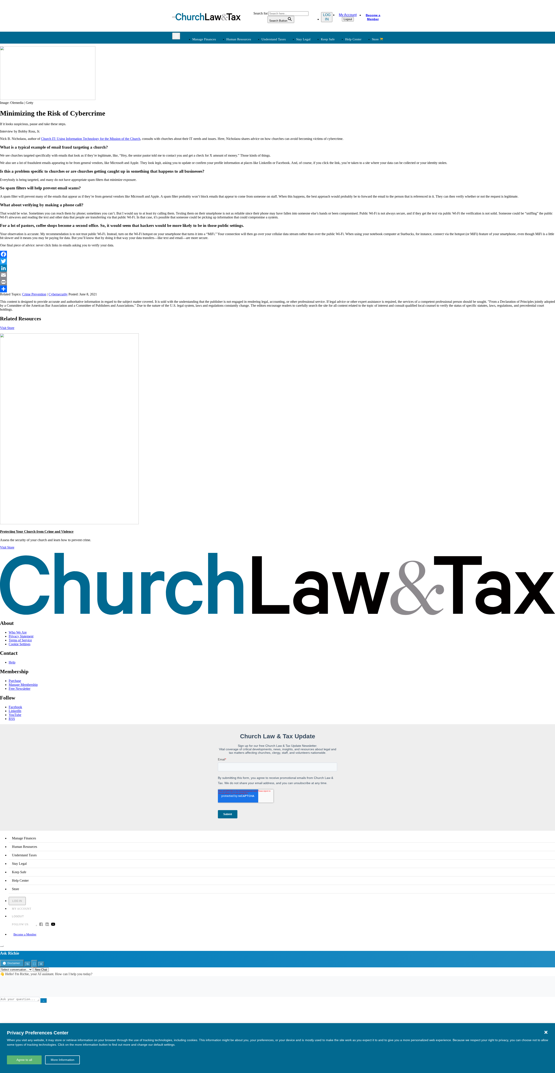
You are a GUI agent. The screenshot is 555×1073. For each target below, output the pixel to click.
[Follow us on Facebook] (41, 924)
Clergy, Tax (289, 65)
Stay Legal (303, 39)
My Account (348, 15)
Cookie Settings (19, 644)
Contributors (289, 150)
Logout (348, 19)
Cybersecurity (58, 294)
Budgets (197, 65)
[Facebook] (277, 254)
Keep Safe (328, 39)
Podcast (241, 124)
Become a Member (373, 17)
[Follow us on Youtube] (53, 924)
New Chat (41, 969)
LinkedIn (15, 711)
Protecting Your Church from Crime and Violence (36, 531)
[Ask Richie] (1, 946)
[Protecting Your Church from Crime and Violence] (69, 523)
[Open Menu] (174, 17)
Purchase (15, 681)
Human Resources (238, 39)
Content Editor (291, 129)
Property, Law (335, 102)
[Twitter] (277, 261)
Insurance (198, 134)
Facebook (15, 707)
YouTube (15, 715)
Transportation (201, 140)
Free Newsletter (19, 688)
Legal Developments (340, 91)
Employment (245, 71)
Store (375, 39)
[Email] (277, 275)
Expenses (287, 76)
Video (240, 140)
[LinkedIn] (277, 268)
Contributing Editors (295, 145)
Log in (327, 17)
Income (286, 81)
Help (12, 662)
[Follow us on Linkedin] (47, 924)
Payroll (241, 76)
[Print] (277, 281)
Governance (334, 86)
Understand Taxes (273, 39)
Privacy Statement (21, 636)
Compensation (246, 65)
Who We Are (284, 111)
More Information (62, 1060)
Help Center (353, 39)
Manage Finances (204, 39)
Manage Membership (23, 684)
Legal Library (335, 97)
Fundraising (200, 81)
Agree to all (24, 1060)
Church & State (336, 76)
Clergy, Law (334, 81)
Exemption (288, 71)
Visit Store (7, 328)
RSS (12, 719)
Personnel (243, 81)
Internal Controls (203, 86)
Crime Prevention (34, 294)
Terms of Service (20, 640)
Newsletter (243, 119)
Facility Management (206, 129)
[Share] (277, 288)
